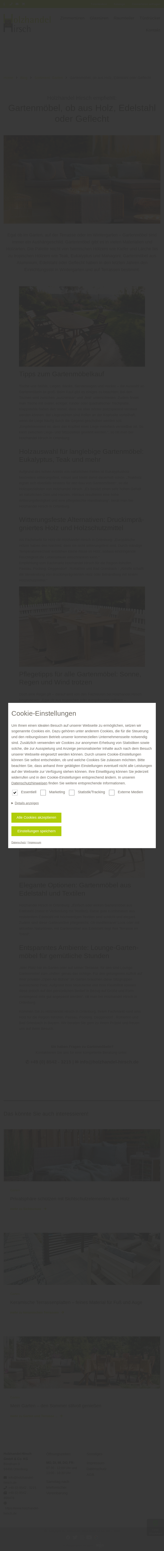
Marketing (57, 792)
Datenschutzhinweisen (29, 783)
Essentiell (28, 792)
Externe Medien (130, 792)
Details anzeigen (27, 803)
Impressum (34, 842)
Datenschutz (18, 842)
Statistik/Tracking (91, 792)
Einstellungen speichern (36, 831)
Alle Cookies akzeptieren (36, 817)
